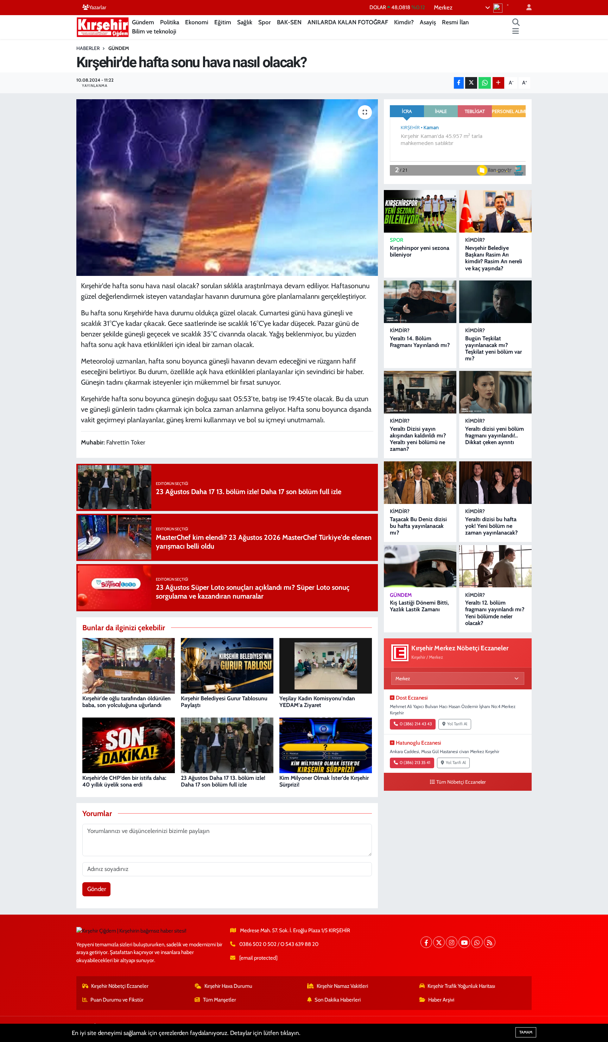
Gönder (96, 888)
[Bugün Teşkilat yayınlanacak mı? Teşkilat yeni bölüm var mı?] (495, 301)
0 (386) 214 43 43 (416, 723)
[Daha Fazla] (498, 83)
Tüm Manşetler (219, 1000)
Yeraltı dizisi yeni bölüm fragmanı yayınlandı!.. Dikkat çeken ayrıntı (494, 435)
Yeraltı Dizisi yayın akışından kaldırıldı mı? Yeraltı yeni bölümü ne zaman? (418, 439)
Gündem (143, 22)
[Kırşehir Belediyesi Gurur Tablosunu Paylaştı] (227, 665)
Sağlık (244, 22)
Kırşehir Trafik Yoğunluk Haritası (461, 986)
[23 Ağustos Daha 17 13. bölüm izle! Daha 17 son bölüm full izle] (227, 744)
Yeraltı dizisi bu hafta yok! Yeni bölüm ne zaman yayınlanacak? (491, 526)
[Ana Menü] (515, 31)
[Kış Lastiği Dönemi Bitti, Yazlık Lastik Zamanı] (420, 566)
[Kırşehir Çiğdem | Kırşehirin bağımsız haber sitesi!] (102, 26)
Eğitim (222, 22)
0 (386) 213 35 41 (415, 762)
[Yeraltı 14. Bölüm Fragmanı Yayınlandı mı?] (420, 301)
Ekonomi (196, 22)
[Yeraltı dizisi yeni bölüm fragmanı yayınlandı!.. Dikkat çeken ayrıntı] (495, 392)
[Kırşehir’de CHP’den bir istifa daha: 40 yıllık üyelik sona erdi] (128, 744)
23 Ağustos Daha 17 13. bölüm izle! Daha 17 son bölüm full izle (223, 781)
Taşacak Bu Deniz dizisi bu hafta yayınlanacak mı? (418, 526)
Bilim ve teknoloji (154, 31)
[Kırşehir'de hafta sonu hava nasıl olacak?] (227, 187)
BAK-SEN (289, 22)
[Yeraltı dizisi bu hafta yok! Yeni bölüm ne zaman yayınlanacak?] (495, 482)
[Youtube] (464, 942)
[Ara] (516, 22)
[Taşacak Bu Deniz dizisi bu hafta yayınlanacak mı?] (420, 482)
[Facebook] (426, 942)
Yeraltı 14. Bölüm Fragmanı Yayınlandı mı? (420, 341)
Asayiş (428, 22)
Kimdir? (404, 22)
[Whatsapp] (477, 942)
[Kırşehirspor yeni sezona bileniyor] (420, 211)
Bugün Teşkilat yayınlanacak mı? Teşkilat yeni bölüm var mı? (493, 348)
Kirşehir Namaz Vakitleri (342, 986)
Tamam (525, 1032)
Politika (169, 22)
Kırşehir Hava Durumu (228, 986)
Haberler (88, 48)
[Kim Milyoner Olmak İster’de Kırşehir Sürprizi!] (325, 744)
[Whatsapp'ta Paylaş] (485, 83)
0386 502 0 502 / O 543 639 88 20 (278, 944)
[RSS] (489, 942)
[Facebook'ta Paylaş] (459, 83)
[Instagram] (451, 942)
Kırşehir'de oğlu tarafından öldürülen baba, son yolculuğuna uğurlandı (126, 701)
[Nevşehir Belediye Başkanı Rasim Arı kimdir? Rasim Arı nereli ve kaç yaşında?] (495, 211)
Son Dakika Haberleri (338, 1000)
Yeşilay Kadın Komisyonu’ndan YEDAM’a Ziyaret (317, 701)
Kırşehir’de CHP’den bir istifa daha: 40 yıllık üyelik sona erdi (124, 781)
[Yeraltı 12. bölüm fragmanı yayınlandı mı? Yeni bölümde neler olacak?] (495, 566)
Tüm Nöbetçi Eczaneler (461, 782)
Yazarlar (97, 7)
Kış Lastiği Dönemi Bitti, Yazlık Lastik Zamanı (419, 606)
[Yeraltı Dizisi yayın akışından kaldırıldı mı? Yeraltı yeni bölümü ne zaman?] (420, 392)
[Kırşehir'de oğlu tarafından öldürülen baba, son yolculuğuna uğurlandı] (128, 665)
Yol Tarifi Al (457, 723)
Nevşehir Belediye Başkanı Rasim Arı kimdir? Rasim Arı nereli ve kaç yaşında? (493, 258)
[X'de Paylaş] (471, 83)
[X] (439, 942)
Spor (264, 22)
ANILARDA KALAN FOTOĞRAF (348, 22)
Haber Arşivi (441, 1000)
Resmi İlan (455, 22)
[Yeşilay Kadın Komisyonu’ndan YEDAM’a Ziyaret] (325, 665)
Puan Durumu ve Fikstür (117, 1000)
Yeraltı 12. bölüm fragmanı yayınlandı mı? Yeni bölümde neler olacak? (494, 612)
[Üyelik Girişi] (526, 7)
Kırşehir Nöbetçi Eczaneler (119, 986)
